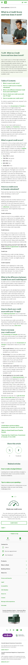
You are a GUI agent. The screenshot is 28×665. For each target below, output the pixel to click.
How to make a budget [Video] (11, 469)
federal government (18, 377)
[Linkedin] (21, 630)
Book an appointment (11, 551)
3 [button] (4, 346)
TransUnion (16, 126)
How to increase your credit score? (13, 98)
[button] (18, 193)
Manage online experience (8, 601)
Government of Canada (10, 334)
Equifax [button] (24, 148)
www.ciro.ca (4, 661)
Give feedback (9, 555)
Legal (2, 582)
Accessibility (4, 586)
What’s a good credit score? (11, 83)
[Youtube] (17, 630)
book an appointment (12, 246)
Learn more (17, 325)
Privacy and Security (6, 578)
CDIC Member (4, 589)
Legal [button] (2, 527)
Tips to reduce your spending (10, 482)
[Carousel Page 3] (15, 496)
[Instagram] (13, 630)
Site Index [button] (3, 605)
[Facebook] (10, 630)
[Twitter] (7, 630)
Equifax (8, 126)
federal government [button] (9, 313)
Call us (6, 547)
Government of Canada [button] (18, 106)
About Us (3, 593)
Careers (3, 597)
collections (6, 207)
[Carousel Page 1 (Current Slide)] (12, 496)
